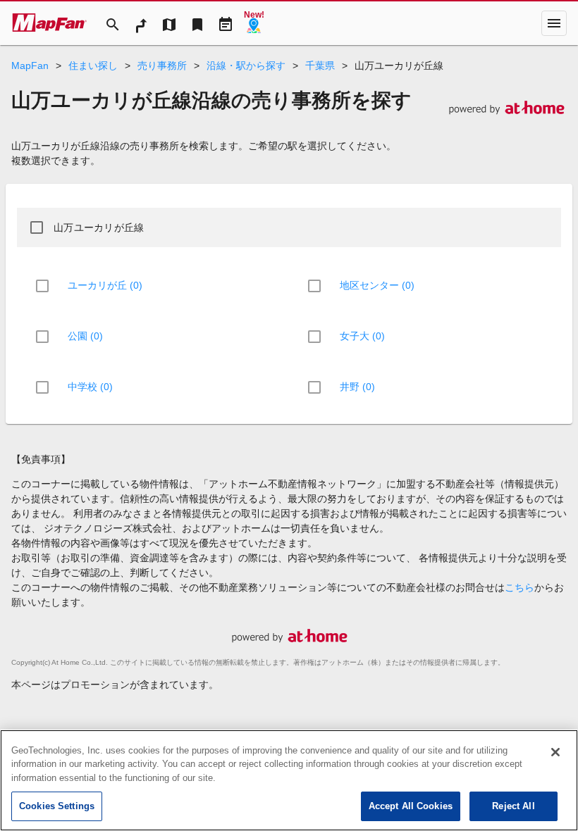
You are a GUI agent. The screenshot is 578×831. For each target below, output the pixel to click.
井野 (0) (357, 386)
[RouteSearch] (141, 23)
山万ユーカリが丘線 (99, 227)
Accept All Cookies (411, 806)
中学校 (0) (90, 386)
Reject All (513, 806)
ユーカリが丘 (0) (105, 285)
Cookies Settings (56, 806)
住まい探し (93, 65)
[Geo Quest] (254, 23)
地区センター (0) (377, 285)
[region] (289, 780)
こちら (519, 587)
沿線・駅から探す (246, 65)
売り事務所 (162, 65)
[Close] (555, 752)
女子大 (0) (362, 336)
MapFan (30, 65)
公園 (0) (85, 336)
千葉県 (320, 65)
